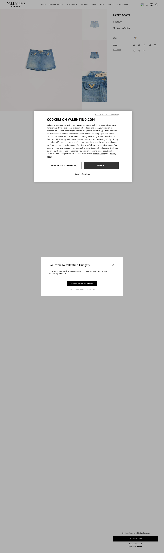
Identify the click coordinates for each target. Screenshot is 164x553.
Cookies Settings (82, 174)
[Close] (113, 265)
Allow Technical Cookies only (64, 165)
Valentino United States (82, 283)
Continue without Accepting (107, 114)
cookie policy (99, 153)
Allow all (101, 165)
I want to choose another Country (82, 289)
